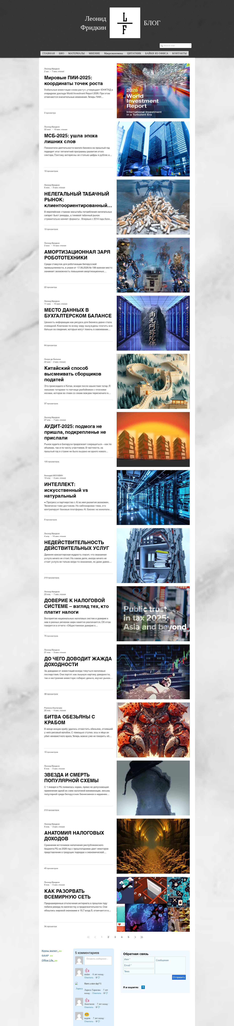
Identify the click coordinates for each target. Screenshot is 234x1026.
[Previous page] (95, 937)
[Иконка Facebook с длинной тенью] (143, 987)
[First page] (88, 937)
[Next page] (135, 937)
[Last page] (142, 937)
